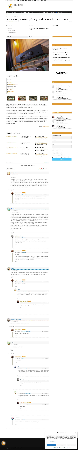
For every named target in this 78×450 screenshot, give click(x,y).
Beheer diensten (52, 441)
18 (71, 21)
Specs (30, 36)
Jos (18, 366)
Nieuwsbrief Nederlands (58, 151)
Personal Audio (23, 12)
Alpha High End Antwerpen (11, 153)
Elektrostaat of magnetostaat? (64, 52)
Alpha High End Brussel (11, 142)
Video (44, 12)
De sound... (10, 89)
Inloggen (47, 162)
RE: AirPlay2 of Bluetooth (61, 120)
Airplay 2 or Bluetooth (60, 96)
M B (53, 54)
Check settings (71, 445)
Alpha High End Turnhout (11, 136)
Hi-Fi (9, 12)
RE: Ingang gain (59, 91)
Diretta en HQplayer (60, 116)
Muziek (39, 12)
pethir (12, 342)
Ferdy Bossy (55, 52)
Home (7, 16)
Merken (47, 12)
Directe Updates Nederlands (59, 155)
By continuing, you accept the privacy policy (61, 157)
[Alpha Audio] (15, 6)
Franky (12, 268)
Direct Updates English (58, 153)
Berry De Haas (60, 118)
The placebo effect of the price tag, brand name (63, 86)
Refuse (61, 445)
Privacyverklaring (62, 447)
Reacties (8, 92)
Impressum (69, 447)
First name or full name (56, 135)
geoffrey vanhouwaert (26, 331)
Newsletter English (57, 149)
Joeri (58, 127)
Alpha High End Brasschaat (11, 147)
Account (52, 12)
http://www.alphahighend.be (41, 137)
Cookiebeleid (55, 447)
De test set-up (11, 87)
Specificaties (11, 91)
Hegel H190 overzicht (12, 84)
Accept (51, 445)
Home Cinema (31, 12)
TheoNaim (24, 237)
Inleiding (10, 82)
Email (53, 144)
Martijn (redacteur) (56, 48)
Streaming (15, 12)
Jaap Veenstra (11, 21)
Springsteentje (14, 172)
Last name (54, 140)
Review (9, 36)
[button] (75, 432)
